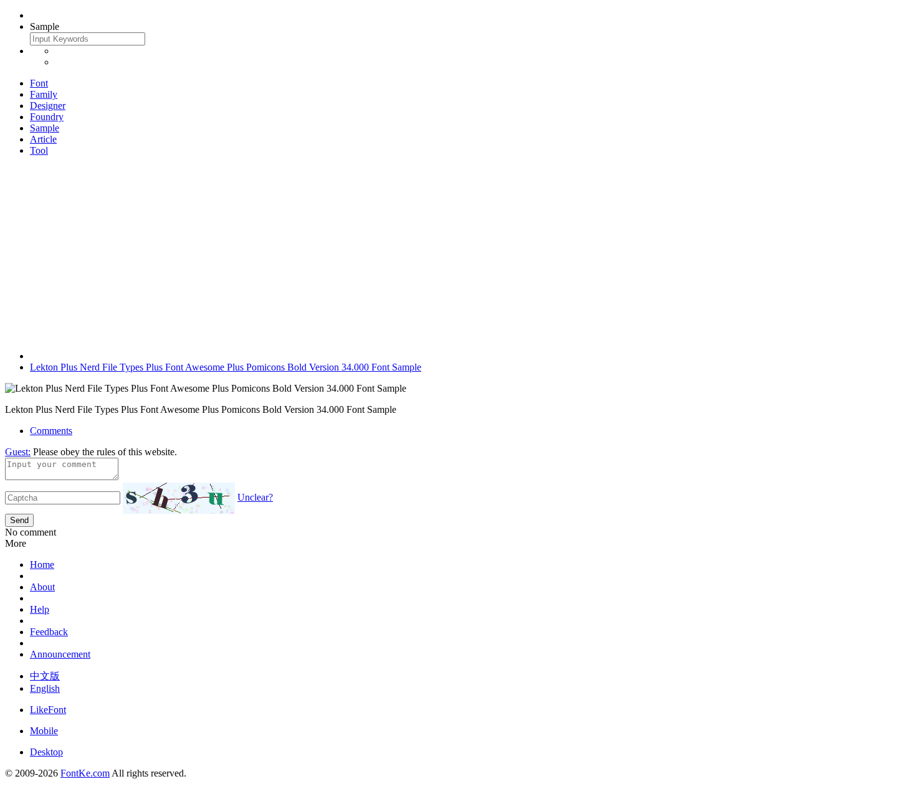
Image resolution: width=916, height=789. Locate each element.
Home (42, 564)
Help (39, 609)
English (45, 688)
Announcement (60, 654)
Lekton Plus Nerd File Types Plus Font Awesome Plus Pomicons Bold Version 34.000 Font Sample (225, 367)
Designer (47, 105)
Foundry (47, 116)
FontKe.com (85, 773)
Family (43, 94)
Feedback (49, 631)
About (42, 587)
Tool (39, 150)
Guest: (18, 451)
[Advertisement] (458, 253)
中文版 (45, 676)
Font (39, 83)
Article (43, 139)
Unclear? (255, 497)
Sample (44, 128)
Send (19, 520)
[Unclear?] (179, 498)
